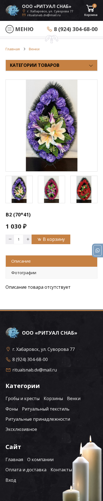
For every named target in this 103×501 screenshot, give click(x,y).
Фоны (11, 409)
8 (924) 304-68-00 (76, 29)
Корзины (53, 398)
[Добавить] (27, 239)
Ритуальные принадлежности (37, 419)
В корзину (54, 239)
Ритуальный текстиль (45, 409)
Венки (73, 398)
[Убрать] (9, 239)
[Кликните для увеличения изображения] (51, 125)
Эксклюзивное (21, 429)
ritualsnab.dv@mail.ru (44, 15)
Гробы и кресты (22, 398)
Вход (10, 480)
